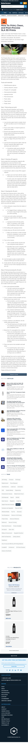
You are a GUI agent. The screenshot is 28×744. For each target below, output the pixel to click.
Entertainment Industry (7, 493)
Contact (3, 709)
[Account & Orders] (21, 3)
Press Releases (13, 483)
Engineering (18, 490)
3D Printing (4, 479)
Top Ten (13, 511)
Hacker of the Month (6, 550)
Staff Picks (14, 12)
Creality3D (4, 547)
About (3, 707)
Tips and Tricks (18, 508)
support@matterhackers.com (11, 680)
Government (5, 698)
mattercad (13, 486)
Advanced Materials (14, 518)
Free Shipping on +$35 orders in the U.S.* (10, 0)
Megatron (12, 501)
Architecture (11, 547)
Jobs (2, 717)
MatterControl (21, 15)
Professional (5, 692)
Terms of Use (5, 723)
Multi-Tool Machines (6, 536)
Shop (2, 686)
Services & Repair (6, 700)
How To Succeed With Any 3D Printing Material (12, 543)
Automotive (20, 486)
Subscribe (14, 666)
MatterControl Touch (19, 493)
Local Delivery (5, 713)
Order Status (5, 711)
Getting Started (16, 536)
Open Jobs (11, 529)
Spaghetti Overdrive (18, 533)
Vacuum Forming (12, 522)
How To (18, 504)
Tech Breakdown (5, 515)
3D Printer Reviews (20, 547)
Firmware (11, 479)
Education (19, 511)
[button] (14, 10)
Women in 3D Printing (16, 515)
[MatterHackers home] (6, 3)
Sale (10, 12)
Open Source (5, 501)
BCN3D (17, 497)
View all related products (14, 650)
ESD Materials (5, 497)
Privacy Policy (5, 721)
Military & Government (7, 533)
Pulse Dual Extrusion (6, 526)
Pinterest (18, 670)
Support (3, 696)
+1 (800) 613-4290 (6, 678)
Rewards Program (7, 715)
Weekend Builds (5, 511)
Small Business (5, 486)
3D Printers (21, 12)
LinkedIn (15, 670)
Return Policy (5, 719)
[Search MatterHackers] (25, 6)
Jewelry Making (9, 490)
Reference (4, 522)
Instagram (12, 670)
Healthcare (4, 540)
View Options (9, 646)
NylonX (12, 497)
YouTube (21, 670)
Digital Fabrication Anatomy (8, 504)
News (3, 688)
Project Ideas (5, 518)
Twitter (10, 670)
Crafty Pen (19, 501)
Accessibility (5, 725)
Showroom (4, 690)
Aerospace (4, 529)
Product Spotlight (17, 526)
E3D (3, 490)
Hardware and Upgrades (12, 15)
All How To (4, 15)
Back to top (14, 655)
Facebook (7, 670)
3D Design (17, 479)
